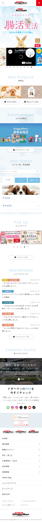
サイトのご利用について (8, 505)
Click (22, 379)
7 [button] (28, 67)
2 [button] (10, 67)
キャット (21, 180)
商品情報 (5, 444)
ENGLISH (6, 494)
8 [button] (31, 67)
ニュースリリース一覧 (22, 337)
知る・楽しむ (7, 455)
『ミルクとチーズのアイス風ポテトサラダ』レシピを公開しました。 (20, 318)
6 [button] (24, 67)
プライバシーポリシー (8, 501)
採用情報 (5, 472)
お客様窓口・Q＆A (9, 461)
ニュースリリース (9, 483)
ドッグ (8, 179)
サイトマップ (24, 505)
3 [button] (14, 67)
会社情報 (5, 466)
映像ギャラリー (8, 450)
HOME (4, 438)
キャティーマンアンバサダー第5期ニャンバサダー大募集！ (21, 295)
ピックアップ (7, 489)
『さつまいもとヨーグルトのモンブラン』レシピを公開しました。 (20, 284)
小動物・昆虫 (34, 180)
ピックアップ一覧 (22, 257)
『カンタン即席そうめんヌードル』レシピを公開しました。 (20, 329)
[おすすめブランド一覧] (21, 135)
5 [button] (21, 67)
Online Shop (6, 478)
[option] (21, 57)
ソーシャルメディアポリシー (28, 501)
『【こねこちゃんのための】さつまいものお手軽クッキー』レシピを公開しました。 (20, 307)
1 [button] (7, 67)
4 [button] (17, 67)
